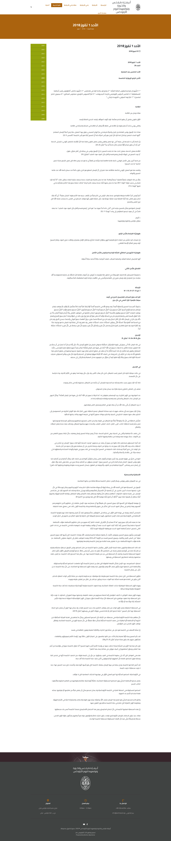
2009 (42, 114)
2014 (42, 94)
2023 (42, 58)
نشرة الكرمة (57, 5)
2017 (42, 82)
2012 (42, 102)
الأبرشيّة (94, 5)
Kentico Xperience (89, 834)
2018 (83, 29)
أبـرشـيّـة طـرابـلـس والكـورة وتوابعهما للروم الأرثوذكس (121, 7)
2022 (42, 62)
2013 (42, 98)
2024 (42, 54)
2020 (42, 70)
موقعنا (85, 757)
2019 (42, 74)
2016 (42, 86)
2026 (42, 45)
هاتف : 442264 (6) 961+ (123, 808)
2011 (42, 106)
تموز (78, 29)
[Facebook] (87, 824)
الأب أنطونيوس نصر (81, 832)
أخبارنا (47, 5)
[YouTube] (84, 824)
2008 (42, 119)
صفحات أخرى (102, 13)
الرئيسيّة (103, 5)
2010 (42, 110)
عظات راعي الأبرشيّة (70, 5)
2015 (42, 90)
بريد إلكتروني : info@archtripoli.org (123, 813)
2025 (42, 49)
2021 (42, 66)
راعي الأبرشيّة (84, 5)
